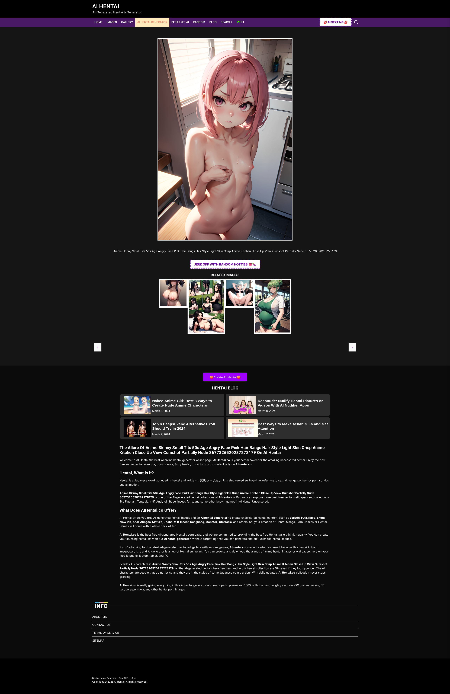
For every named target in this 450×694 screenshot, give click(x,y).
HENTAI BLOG (225, 388)
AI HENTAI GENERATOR (152, 22)
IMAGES (112, 22)
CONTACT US (101, 624)
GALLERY (127, 22)
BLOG (213, 22)
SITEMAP (98, 640)
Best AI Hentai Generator (104, 678)
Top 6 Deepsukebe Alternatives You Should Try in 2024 (183, 426)
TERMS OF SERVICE (105, 632)
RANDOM (199, 22)
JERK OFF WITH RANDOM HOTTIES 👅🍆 (225, 264)
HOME (98, 22)
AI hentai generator (214, 517)
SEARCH (226, 22)
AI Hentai (105, 6)
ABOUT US (99, 617)
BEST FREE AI (180, 22)
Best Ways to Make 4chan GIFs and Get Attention (293, 426)
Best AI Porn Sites (127, 678)
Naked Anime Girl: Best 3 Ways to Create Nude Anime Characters (182, 403)
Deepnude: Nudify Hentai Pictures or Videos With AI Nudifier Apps (290, 403)
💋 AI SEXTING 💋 (335, 22)
